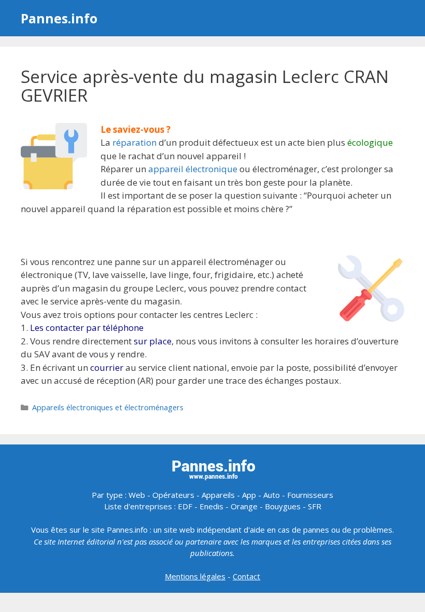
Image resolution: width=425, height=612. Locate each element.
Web (137, 495)
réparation (134, 142)
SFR (314, 506)
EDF (185, 506)
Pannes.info (59, 18)
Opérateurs (173, 495)
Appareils (218, 495)
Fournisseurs (310, 495)
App (249, 495)
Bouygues (283, 506)
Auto (271, 495)
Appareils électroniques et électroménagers (107, 407)
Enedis (211, 506)
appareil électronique (192, 169)
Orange (244, 506)
